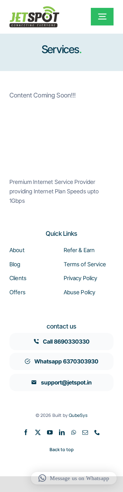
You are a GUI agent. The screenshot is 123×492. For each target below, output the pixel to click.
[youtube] (50, 432)
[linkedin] (62, 432)
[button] (74, 478)
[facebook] (26, 432)
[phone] (97, 432)
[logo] (34, 9)
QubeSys (78, 415)
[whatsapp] (73, 432)
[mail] (85, 432)
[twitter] (38, 432)
